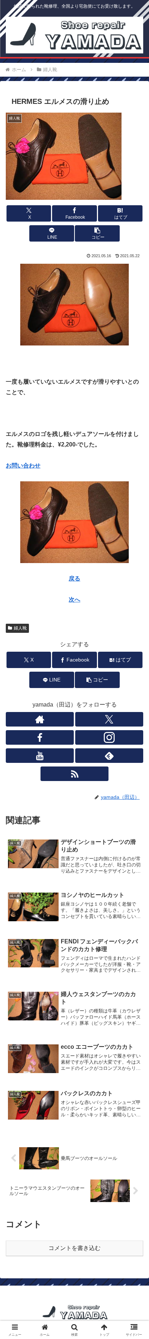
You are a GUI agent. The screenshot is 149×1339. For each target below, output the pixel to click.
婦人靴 (20, 628)
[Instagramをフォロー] (109, 737)
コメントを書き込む (74, 1248)
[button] (97, 233)
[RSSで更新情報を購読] (74, 773)
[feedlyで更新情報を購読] (109, 755)
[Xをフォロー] (109, 719)
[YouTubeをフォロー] (40, 755)
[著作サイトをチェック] (40, 719)
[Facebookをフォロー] (40, 737)
